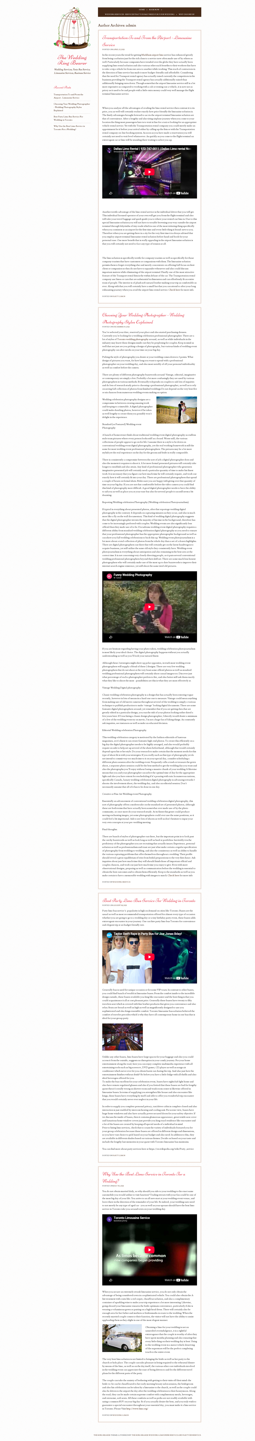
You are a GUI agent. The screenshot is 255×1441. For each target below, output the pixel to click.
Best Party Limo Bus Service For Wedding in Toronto (148, 900)
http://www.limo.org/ (137, 1408)
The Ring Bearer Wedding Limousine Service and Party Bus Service (166, 1435)
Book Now (154, 10)
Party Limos (118, 296)
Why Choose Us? (186, 14)
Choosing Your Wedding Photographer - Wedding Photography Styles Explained (72, 107)
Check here (174, 289)
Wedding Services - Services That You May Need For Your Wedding (139, 14)
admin (131, 25)
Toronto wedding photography (132, 339)
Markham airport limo (153, 54)
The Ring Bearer (102, 1435)
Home (142, 10)
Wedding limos (120, 1415)
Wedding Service (121, 882)
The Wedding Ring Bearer (72, 60)
